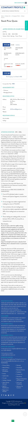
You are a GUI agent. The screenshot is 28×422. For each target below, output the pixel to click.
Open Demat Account (5, 383)
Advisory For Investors (20, 387)
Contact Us (19, 374)
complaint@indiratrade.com (8, 355)
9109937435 (4, 363)
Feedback (19, 372)
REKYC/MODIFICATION (19, 2)
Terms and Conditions (19, 383)
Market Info (8, 16)
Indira (13, 421)
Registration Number (5, 390)
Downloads (19, 368)
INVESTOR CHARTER (7, 357)
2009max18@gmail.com (16, 109)
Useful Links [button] (5, 376)
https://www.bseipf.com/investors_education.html (13, 242)
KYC (16, 132)
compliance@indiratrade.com (18, 349)
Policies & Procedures (5, 370)
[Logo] (5, 3)
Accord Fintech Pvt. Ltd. (14, 405)
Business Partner (21, 370)
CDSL (20, 132)
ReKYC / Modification (5, 387)
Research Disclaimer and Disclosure (22, 379)
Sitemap (19, 365)
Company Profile (16, 16)
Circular (4, 378)
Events (4, 373)
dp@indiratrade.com (14, 289)
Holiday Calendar (6, 380)
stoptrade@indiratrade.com (12, 361)
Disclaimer (19, 376)
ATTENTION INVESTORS (7, 132)
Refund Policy (5, 368)
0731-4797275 (7, 350)
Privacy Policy (6, 365)
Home (2, 16)
